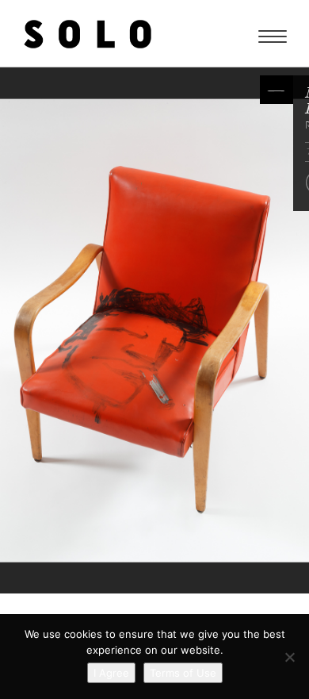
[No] (289, 657)
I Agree (111, 672)
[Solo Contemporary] (87, 33)
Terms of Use (183, 672)
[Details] (276, 89)
